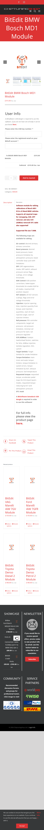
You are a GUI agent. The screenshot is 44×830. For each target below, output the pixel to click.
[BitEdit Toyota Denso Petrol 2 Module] (32, 547)
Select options (9, 525)
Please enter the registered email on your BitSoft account (21, 139)
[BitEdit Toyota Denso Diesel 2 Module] (11, 547)
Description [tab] (7, 202)
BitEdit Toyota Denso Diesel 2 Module (10, 572)
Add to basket (29, 178)
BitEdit (14, 192)
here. (15, 124)
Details (16, 524)
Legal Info (32, 727)
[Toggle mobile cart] (30, 11)
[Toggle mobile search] (35, 11)
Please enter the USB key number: (19, 129)
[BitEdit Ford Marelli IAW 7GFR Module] (32, 480)
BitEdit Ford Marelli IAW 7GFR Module (32, 505)
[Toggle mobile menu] (39, 11)
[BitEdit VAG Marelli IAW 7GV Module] (11, 480)
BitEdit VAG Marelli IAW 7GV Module (10, 505)
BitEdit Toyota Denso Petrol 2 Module (31, 572)
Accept (22, 826)
